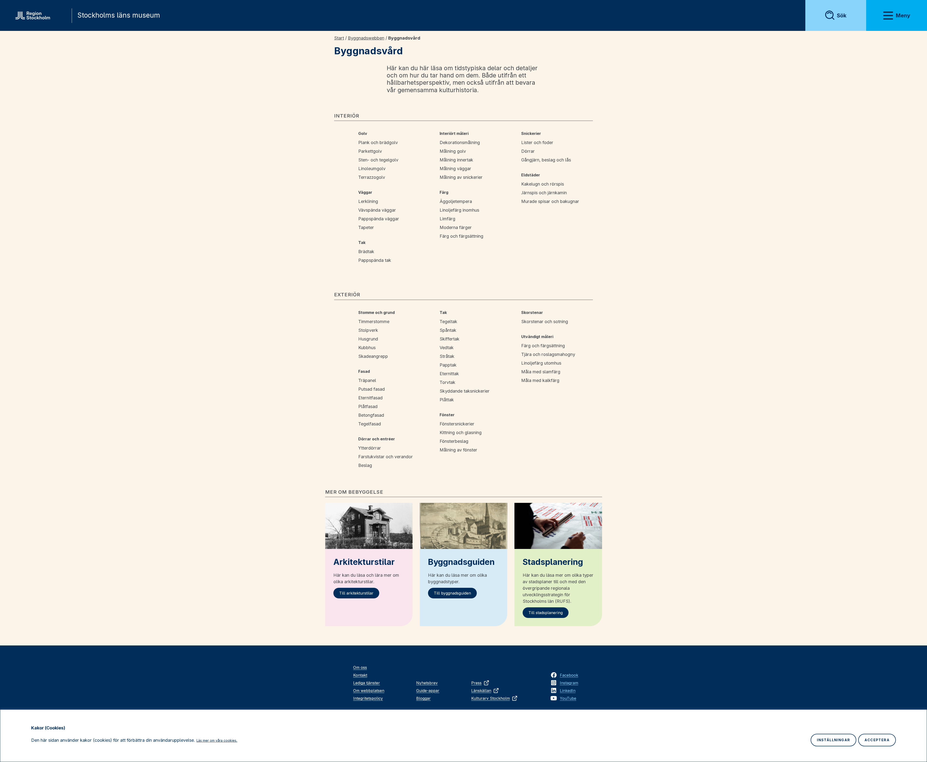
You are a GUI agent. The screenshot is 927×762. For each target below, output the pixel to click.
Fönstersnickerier (457, 423)
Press (476, 682)
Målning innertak (456, 159)
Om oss (360, 667)
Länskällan (481, 690)
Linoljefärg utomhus (541, 363)
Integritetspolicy (368, 698)
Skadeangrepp (373, 356)
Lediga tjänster (366, 682)
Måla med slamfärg (540, 371)
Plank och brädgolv (378, 142)
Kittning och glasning (461, 432)
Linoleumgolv (372, 168)
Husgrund (368, 338)
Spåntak (448, 330)
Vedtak (447, 347)
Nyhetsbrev (427, 682)
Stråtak (447, 356)
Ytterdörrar (369, 447)
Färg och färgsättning (461, 236)
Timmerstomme (373, 321)
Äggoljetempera (456, 201)
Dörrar (528, 151)
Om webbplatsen (368, 690)
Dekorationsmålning (460, 142)
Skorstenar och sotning (544, 321)
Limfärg (447, 218)
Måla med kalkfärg (540, 380)
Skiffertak (449, 338)
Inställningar (833, 740)
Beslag (365, 465)
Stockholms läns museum (118, 15)
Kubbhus (367, 347)
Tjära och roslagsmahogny (548, 354)
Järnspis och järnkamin (544, 192)
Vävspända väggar (377, 210)
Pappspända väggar (378, 218)
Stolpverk (368, 330)
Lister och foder (537, 142)
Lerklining (368, 201)
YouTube (568, 698)
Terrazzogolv (371, 177)
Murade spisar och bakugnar (550, 201)
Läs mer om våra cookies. (217, 740)
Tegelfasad (369, 423)
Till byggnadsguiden (452, 593)
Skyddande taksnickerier (465, 391)
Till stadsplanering (545, 612)
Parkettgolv (370, 151)
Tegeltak (448, 321)
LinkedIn (568, 690)
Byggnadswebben (366, 38)
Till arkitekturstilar (356, 593)
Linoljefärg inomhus (459, 210)
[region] (463, 735)
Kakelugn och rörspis (542, 184)
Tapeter (366, 227)
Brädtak (366, 251)
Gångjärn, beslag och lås (546, 159)
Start (339, 38)
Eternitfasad (370, 397)
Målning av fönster (458, 449)
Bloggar (423, 698)
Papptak (448, 364)
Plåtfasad (368, 406)
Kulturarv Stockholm (490, 698)
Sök (841, 15)
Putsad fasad (371, 389)
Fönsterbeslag (454, 441)
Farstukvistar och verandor (385, 456)
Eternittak (449, 373)
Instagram (569, 682)
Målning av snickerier (461, 177)
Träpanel (367, 380)
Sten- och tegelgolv (378, 159)
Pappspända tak (374, 260)
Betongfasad (371, 415)
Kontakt (360, 675)
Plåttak (447, 399)
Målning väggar (455, 168)
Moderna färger (456, 227)
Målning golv (453, 151)
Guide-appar (427, 690)
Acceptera (877, 740)
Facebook (569, 675)
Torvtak (447, 382)
